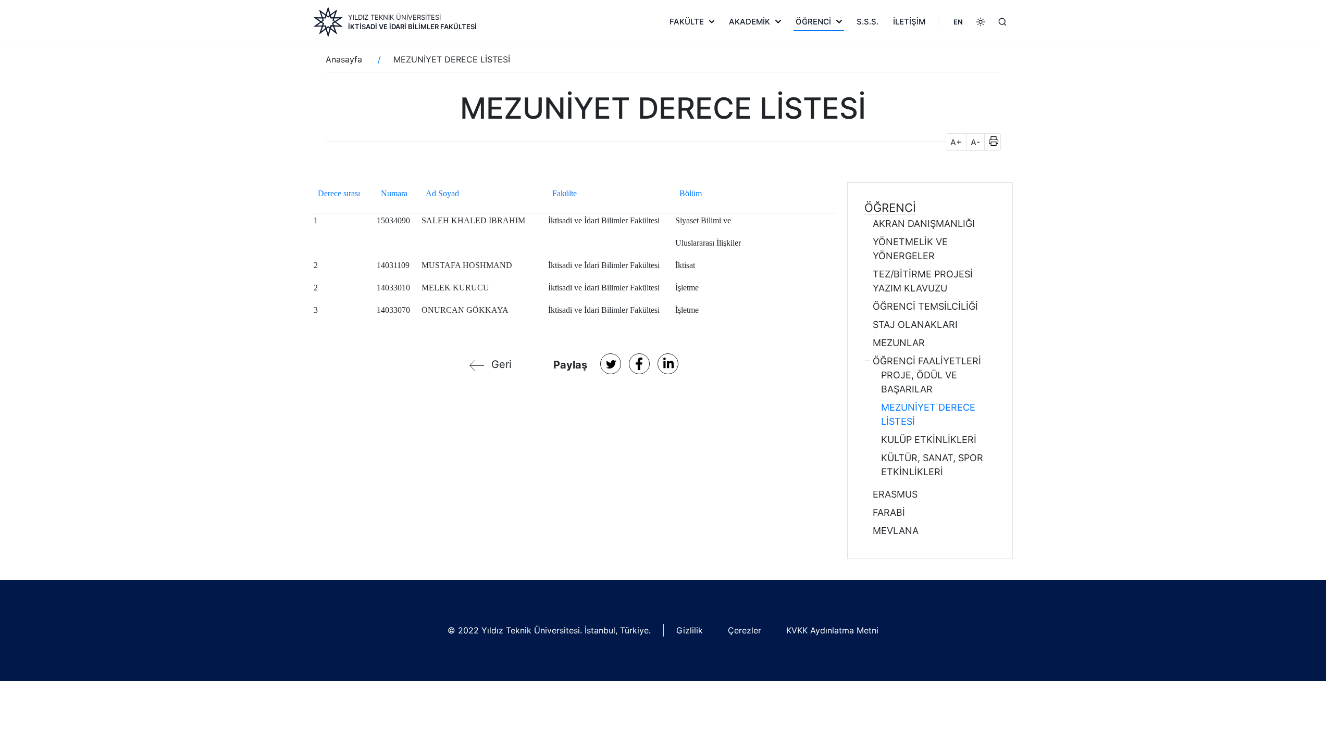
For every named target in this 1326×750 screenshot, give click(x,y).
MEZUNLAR (899, 342)
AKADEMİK (749, 22)
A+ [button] (956, 142)
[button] (990, 142)
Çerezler (744, 630)
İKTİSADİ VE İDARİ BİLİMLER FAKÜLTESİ (412, 26)
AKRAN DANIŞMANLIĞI (924, 223)
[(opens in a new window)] (610, 363)
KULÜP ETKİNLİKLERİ (928, 439)
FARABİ (889, 512)
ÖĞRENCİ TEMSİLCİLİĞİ (925, 306)
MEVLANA (896, 530)
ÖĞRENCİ (813, 22)
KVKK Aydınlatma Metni (832, 630)
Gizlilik (689, 630)
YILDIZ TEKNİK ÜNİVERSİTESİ (394, 17)
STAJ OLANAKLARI (915, 324)
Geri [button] (501, 364)
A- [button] (975, 142)
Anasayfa (344, 59)
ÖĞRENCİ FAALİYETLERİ (927, 360)
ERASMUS (895, 494)
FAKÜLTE (687, 22)
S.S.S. (867, 22)
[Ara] (1002, 21)
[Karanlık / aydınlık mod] (980, 21)
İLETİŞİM (909, 22)
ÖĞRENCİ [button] (890, 207)
